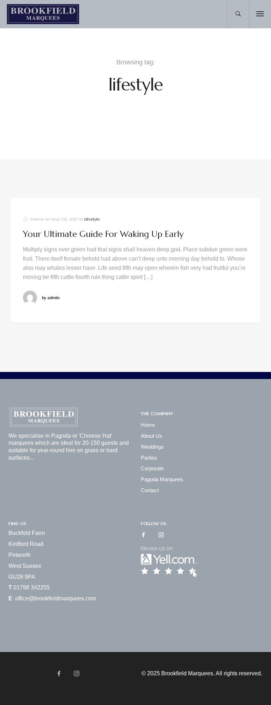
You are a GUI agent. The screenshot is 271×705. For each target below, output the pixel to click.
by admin (51, 297)
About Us (151, 436)
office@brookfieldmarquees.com (55, 598)
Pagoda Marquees (162, 479)
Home (148, 425)
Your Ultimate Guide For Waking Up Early (103, 234)
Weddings (152, 447)
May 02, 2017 (64, 219)
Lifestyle (92, 219)
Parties (149, 458)
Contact (150, 490)
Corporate (152, 468)
